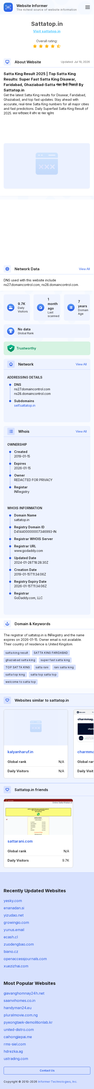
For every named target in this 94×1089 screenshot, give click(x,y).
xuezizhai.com (16, 966)
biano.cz (11, 951)
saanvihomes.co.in (19, 1000)
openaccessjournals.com (25, 958)
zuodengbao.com (19, 944)
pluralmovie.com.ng (21, 1015)
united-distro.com (19, 1029)
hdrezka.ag (13, 1051)
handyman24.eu (17, 1007)
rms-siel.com (15, 1044)
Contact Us (47, 1070)
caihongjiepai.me (18, 1037)
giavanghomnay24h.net (24, 993)
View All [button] (84, 269)
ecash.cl (11, 937)
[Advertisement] (47, 129)
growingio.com (16, 922)
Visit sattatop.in (46, 31)
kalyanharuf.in (20, 752)
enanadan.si (14, 908)
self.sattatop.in (24, 405)
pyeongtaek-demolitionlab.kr (28, 1022)
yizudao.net (14, 915)
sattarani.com (20, 841)
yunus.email (14, 929)
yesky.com (13, 900)
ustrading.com (16, 1058)
